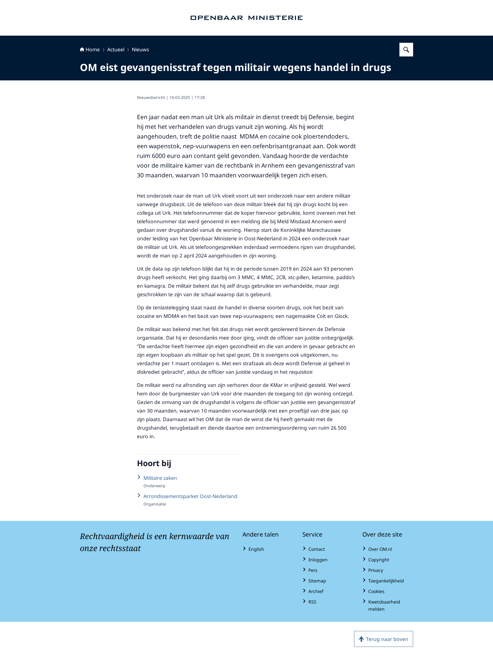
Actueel (115, 49)
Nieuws (140, 49)
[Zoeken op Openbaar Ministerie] (406, 49)
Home (93, 49)
